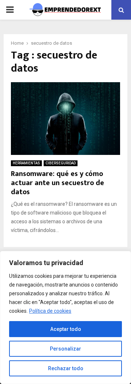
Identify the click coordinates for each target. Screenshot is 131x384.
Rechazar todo (65, 368)
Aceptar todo (65, 329)
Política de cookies (50, 311)
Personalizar (65, 349)
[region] (65, 317)
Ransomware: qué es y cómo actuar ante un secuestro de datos (57, 183)
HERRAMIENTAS (26, 163)
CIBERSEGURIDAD (60, 163)
